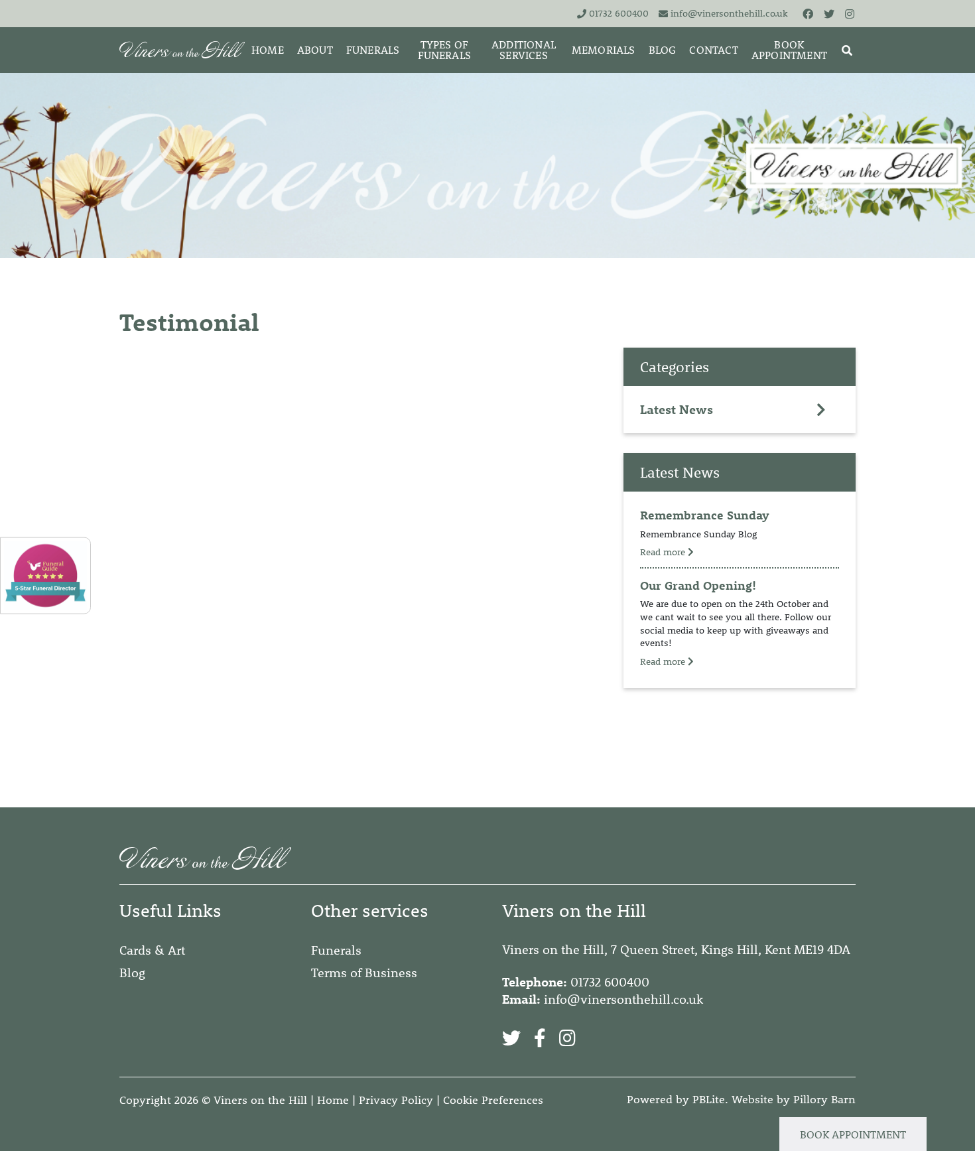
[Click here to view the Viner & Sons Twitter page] (830, 13)
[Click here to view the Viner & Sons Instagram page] (850, 13)
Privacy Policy (396, 1100)
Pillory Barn (824, 1099)
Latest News (676, 409)
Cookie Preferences (493, 1100)
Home (333, 1100)
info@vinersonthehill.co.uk (729, 13)
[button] (847, 50)
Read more (664, 552)
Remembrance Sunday (704, 515)
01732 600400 (619, 13)
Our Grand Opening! (698, 585)
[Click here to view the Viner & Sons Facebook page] (808, 13)
